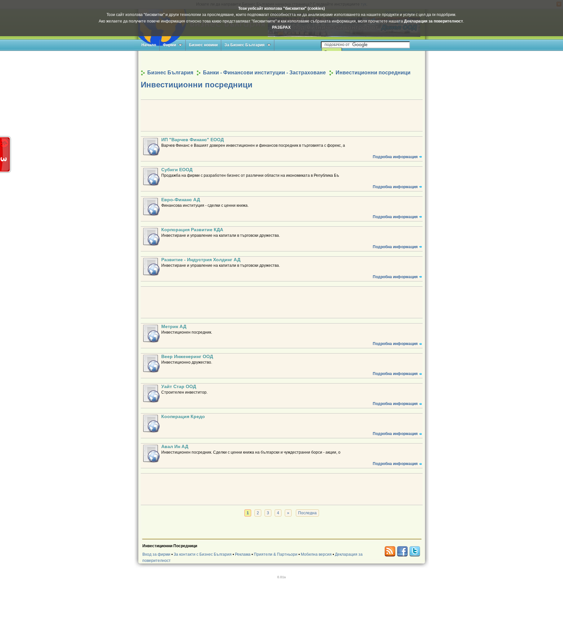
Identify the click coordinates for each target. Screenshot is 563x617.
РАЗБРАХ (281, 27)
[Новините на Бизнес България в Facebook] (402, 551)
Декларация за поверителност (433, 21)
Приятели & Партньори (275, 554)
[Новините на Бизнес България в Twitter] (415, 551)
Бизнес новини (203, 45)
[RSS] (390, 551)
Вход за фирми (156, 554)
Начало (148, 45)
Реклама (243, 554)
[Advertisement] (281, 59)
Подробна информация (395, 157)
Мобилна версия (316, 554)
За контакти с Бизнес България (203, 554)
